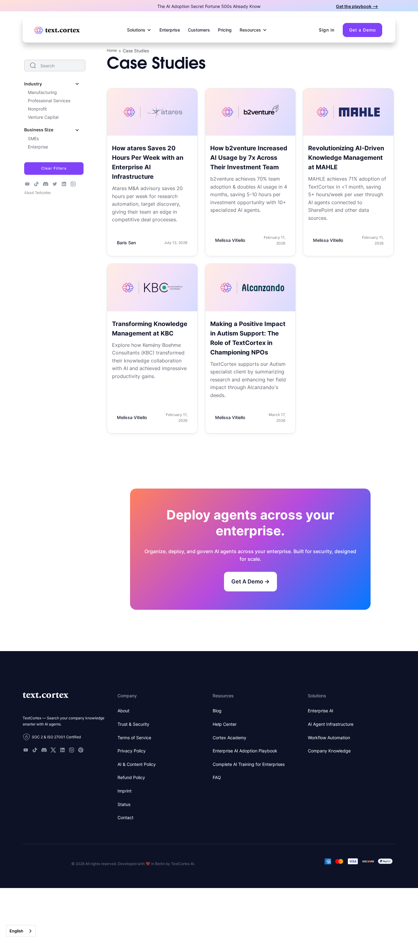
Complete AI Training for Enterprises (249, 764)
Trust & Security (133, 724)
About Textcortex (37, 193)
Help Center (225, 724)
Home (112, 50)
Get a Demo (362, 29)
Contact (125, 817)
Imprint (125, 790)
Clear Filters (53, 168)
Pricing (225, 29)
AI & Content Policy (137, 764)
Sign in (326, 29)
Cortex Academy (229, 737)
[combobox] (21, 931)
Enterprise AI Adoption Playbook (245, 750)
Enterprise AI (320, 710)
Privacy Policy (132, 750)
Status (124, 804)
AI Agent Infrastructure (330, 724)
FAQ (217, 777)
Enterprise (169, 29)
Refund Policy (131, 777)
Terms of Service (134, 737)
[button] (139, 30)
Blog (217, 710)
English (16, 930)
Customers (199, 29)
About (123, 710)
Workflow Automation (329, 737)
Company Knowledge (329, 750)
